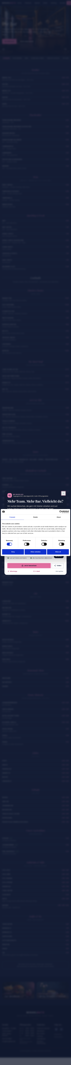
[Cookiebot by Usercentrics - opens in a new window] (61, 511)
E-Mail (38, 571)
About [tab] (59, 517)
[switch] (26, 544)
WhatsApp (13, 571)
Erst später (59, 571)
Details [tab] (35, 517)
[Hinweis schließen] (63, 493)
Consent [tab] (12, 517)
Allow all (58, 552)
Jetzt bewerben (30, 566)
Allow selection (36, 552)
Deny (13, 552)
